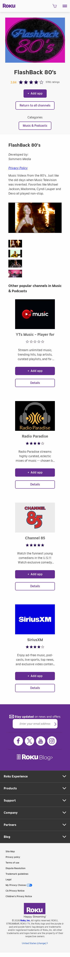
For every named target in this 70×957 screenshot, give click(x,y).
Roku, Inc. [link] (25, 920)
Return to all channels (35, 105)
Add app (35, 93)
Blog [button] (7, 836)
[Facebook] (18, 741)
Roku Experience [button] (16, 776)
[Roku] (8, 5)
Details (35, 382)
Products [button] (10, 788)
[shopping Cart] (54, 7)
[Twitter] (29, 741)
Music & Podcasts (35, 125)
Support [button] (10, 800)
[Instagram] (52, 741)
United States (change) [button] (34, 943)
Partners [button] (10, 824)
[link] (35, 757)
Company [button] (11, 812)
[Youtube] (40, 741)
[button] (65, 6)
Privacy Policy (18, 168)
